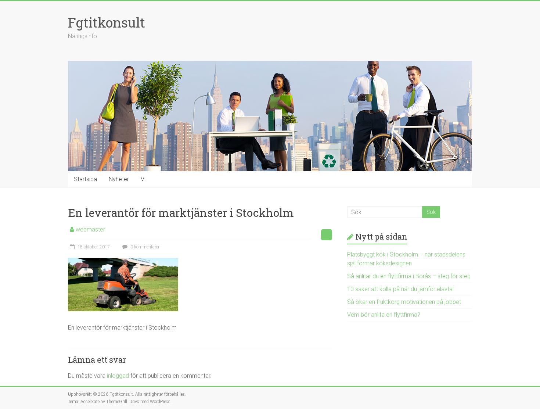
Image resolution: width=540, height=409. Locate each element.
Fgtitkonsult (106, 22)
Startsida (85, 179)
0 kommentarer (144, 247)
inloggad (118, 375)
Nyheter (119, 179)
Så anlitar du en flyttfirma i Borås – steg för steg (409, 276)
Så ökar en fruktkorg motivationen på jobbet (404, 301)
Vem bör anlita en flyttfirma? (383, 314)
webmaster (90, 229)
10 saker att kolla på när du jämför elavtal (400, 289)
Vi (143, 179)
